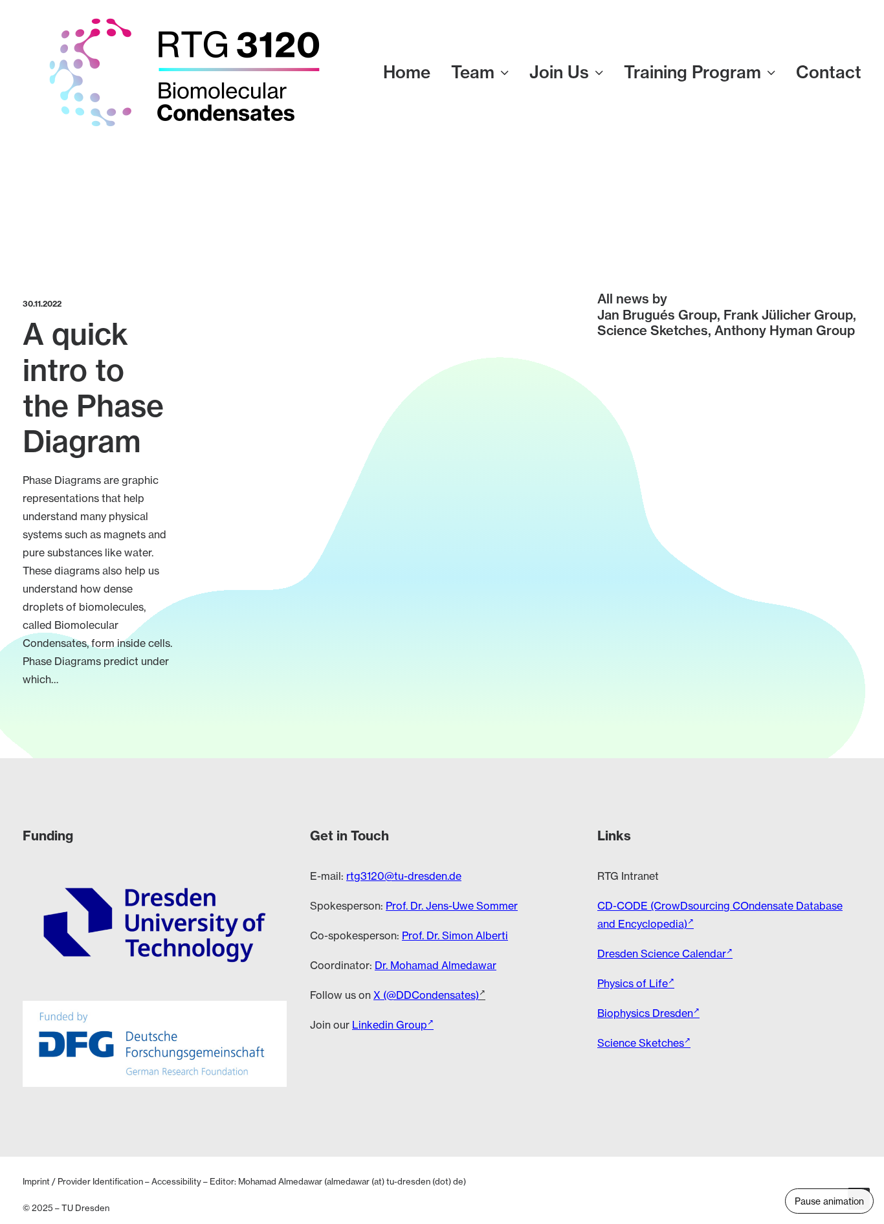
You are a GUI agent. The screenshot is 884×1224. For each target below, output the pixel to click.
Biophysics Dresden (645, 1013)
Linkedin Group (389, 1024)
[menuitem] (411, 72)
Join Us (559, 72)
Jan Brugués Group (657, 315)
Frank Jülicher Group (788, 315)
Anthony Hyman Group (784, 330)
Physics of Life (632, 983)
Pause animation (829, 1201)
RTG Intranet (628, 875)
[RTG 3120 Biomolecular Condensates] (184, 72)
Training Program (692, 72)
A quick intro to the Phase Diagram (93, 388)
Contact (828, 72)
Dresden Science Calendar (661, 953)
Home (406, 72)
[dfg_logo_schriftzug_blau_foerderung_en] (155, 1044)
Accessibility (176, 1181)
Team (472, 72)
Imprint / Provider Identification (83, 1181)
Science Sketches (652, 330)
